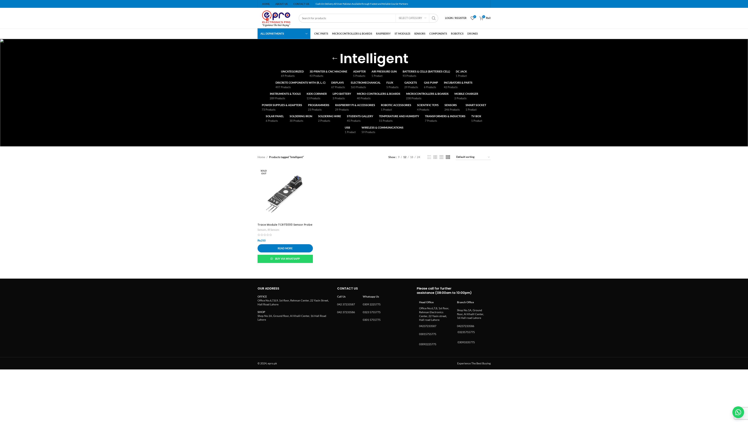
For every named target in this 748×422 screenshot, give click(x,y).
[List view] (429, 157)
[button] (738, 412)
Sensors (262, 229)
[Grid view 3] (441, 157)
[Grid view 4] (448, 157)
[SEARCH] (433, 18)
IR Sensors (273, 229)
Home (261, 157)
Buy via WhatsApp (287, 258)
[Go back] (335, 59)
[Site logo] (276, 17)
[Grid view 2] (435, 157)
